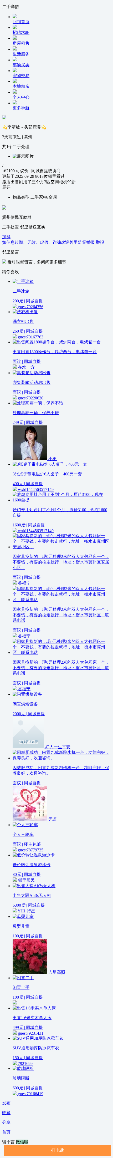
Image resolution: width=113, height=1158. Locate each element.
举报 (100, 242)
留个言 (9, 1142)
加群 (6, 237)
